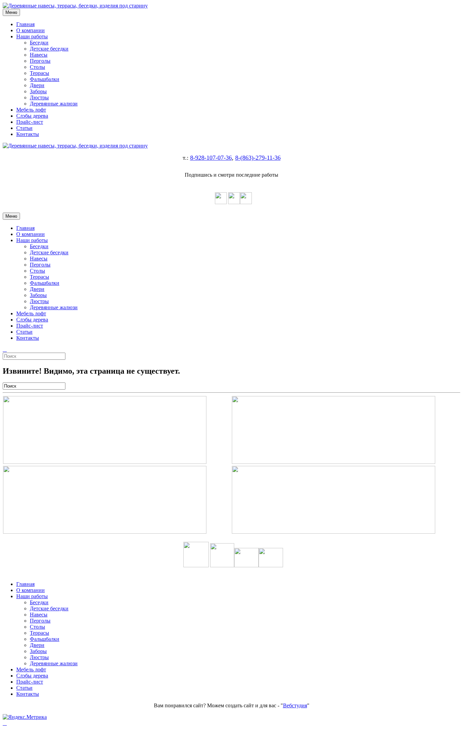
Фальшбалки (44, 79)
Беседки (39, 42)
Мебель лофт (31, 110)
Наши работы (32, 36)
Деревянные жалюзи (54, 103)
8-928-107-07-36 (211, 157)
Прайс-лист (29, 122)
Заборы (38, 91)
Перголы (40, 61)
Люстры (39, 97)
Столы (37, 67)
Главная (25, 24)
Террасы (39, 73)
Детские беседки (49, 49)
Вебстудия (295, 705)
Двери (37, 85)
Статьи (24, 128)
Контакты (27, 134)
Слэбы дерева (32, 116)
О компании (30, 30)
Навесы (38, 55)
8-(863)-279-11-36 (258, 157)
